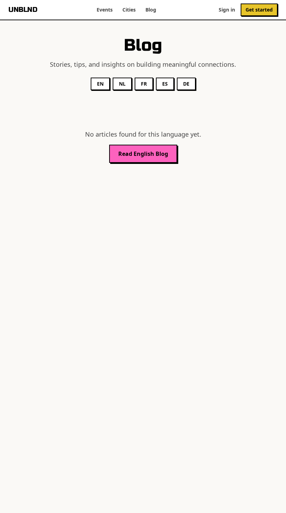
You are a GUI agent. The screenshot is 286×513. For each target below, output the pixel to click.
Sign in (227, 9)
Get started (259, 9)
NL (122, 83)
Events (105, 9)
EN (100, 83)
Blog (150, 9)
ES (165, 83)
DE (186, 83)
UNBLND (22, 9)
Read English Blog (143, 154)
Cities (129, 9)
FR (144, 83)
